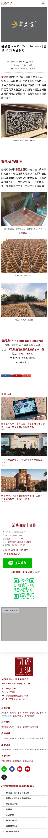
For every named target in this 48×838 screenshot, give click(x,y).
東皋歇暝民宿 (30, 716)
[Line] (4, 769)
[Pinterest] (27, 769)
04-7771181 (17, 539)
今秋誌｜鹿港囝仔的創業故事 (27, 727)
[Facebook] (12, 769)
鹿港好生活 (17, 761)
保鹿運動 (13, 713)
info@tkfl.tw (17, 535)
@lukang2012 (11, 554)
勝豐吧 (32, 713)
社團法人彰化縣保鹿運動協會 (18, 798)
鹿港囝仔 (6, 3)
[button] (43, 3)
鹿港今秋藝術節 (13, 831)
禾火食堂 (39, 713)
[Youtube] (19, 769)
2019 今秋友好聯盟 (24, 65)
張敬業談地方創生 (8, 727)
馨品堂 (25, 233)
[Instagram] (4, 777)
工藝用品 (31, 69)
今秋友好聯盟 (6, 761)
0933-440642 (26, 353)
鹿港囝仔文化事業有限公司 (17, 793)
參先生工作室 (23, 713)
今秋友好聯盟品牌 (20, 69)
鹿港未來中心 (18, 716)
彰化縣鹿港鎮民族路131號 (19, 542)
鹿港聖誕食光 (28, 761)
